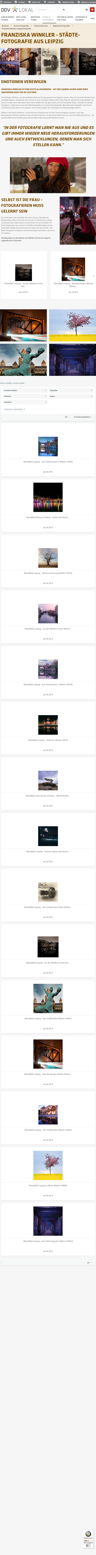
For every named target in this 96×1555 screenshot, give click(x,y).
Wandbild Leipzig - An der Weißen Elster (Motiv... (48, 628)
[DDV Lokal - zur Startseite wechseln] (17, 9)
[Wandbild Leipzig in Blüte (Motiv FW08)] (48, 1165)
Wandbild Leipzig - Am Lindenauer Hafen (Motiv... (48, 907)
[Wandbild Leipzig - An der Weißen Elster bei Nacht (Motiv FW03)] (23, 266)
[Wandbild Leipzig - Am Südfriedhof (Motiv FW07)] (48, 998)
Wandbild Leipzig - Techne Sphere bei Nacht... (48, 851)
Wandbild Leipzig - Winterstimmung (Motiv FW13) (48, 573)
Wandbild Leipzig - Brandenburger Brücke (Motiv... (48, 1074)
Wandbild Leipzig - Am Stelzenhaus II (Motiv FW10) (48, 461)
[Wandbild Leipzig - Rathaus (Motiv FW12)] (48, 719)
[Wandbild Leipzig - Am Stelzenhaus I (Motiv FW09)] (48, 664)
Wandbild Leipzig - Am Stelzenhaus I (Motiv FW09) (48, 684)
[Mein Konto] (86, 9)
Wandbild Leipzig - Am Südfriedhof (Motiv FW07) (48, 1018)
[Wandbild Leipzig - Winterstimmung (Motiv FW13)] (48, 552)
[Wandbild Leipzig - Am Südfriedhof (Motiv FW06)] (48, 1109)
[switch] (88, 1545)
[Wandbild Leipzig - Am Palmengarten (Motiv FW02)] (48, 1220)
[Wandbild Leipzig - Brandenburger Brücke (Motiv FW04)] (73, 266)
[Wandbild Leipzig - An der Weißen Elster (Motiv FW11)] (48, 608)
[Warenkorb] (92, 9)
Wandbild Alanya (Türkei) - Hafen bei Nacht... (48, 517)
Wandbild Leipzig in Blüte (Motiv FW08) (48, 1185)
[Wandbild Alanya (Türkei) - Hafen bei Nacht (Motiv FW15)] (48, 496)
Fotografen (54, 390)
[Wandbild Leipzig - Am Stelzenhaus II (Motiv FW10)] (48, 441)
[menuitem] (51, 9)
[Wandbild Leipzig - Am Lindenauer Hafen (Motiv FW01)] (48, 886)
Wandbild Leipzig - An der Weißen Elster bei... (48, 962)
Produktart (8, 402)
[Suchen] (64, 9)
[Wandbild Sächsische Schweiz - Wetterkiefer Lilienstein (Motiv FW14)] (48, 775)
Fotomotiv (7, 396)
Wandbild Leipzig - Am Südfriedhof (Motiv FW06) (48, 1129)
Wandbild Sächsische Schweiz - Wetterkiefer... (48, 795)
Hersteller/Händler (10, 390)
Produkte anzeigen (13, 409)
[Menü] (92, 1531)
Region (52, 396)
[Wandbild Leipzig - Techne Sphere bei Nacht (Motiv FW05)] (48, 831)
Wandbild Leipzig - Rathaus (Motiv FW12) (48, 740)
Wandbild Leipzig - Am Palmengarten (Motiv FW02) (48, 1241)
